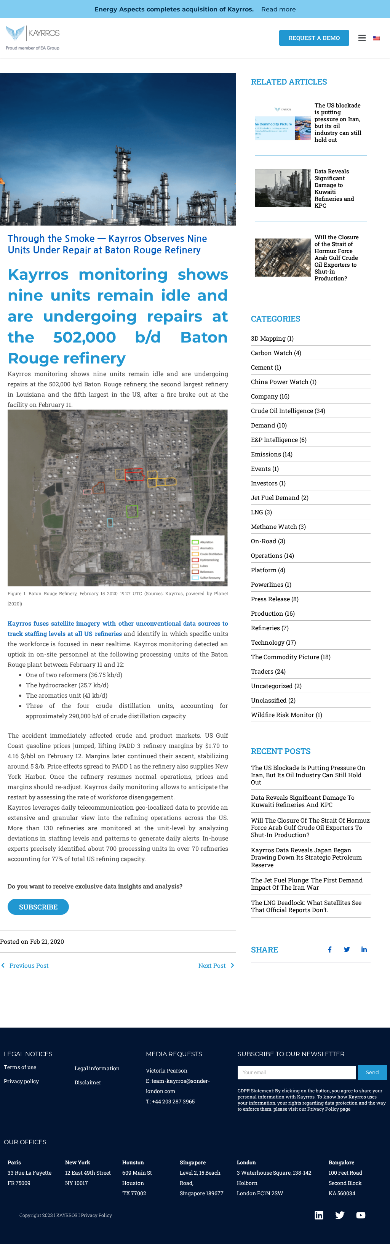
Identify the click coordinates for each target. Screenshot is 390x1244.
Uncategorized (272, 686)
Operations (267, 555)
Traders (262, 671)
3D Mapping (268, 338)
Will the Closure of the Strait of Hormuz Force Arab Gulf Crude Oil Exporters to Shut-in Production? (337, 257)
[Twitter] (340, 1215)
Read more (278, 9)
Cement (262, 367)
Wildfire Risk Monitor (282, 715)
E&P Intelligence (274, 439)
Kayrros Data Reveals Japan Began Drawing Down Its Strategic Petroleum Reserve (306, 857)
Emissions (266, 454)
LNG (257, 512)
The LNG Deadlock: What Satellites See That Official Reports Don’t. (306, 906)
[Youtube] (361, 1215)
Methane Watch (274, 526)
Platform (264, 570)
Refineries (265, 628)
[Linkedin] (319, 1215)
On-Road (264, 541)
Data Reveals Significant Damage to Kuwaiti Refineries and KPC (334, 188)
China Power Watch (279, 382)
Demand (263, 425)
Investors (264, 483)
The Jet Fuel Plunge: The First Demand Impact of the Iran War (307, 883)
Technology (268, 642)
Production (267, 613)
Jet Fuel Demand (275, 497)
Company (264, 396)
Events (261, 468)
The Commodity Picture (285, 657)
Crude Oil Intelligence (282, 411)
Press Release (270, 599)
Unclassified (269, 700)
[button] (361, 38)
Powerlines (267, 584)
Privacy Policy (323, 1109)
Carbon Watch (271, 353)
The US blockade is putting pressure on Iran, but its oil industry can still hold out (338, 122)
